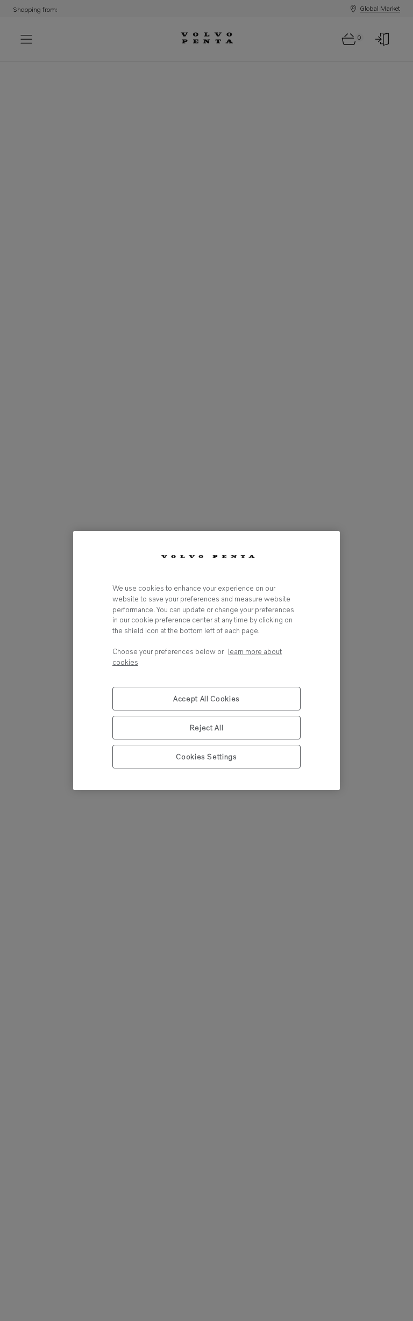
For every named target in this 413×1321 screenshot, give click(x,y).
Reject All (207, 727)
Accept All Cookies (206, 698)
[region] (206, 660)
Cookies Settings (206, 756)
